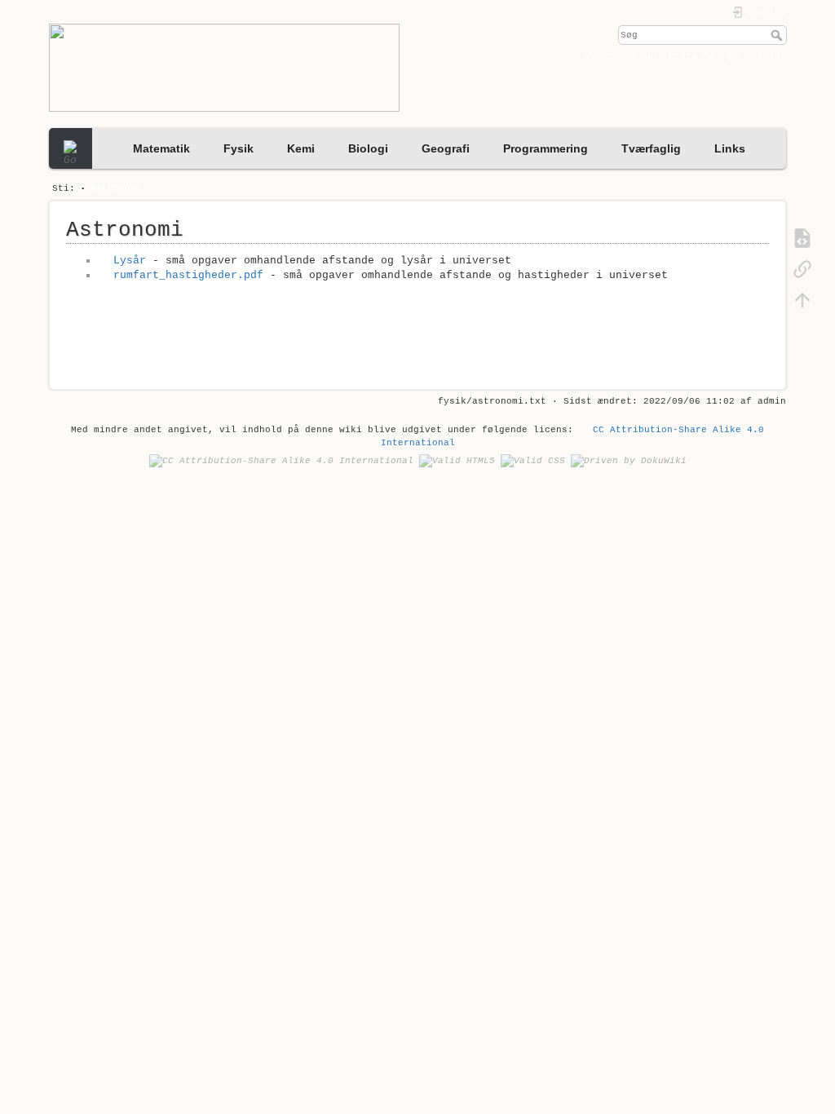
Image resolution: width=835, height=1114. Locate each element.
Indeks (769, 56)
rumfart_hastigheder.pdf (188, 275)
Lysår (129, 260)
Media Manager (706, 56)
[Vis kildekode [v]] (802, 238)
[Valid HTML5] (457, 460)
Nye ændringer (622, 56)
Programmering (545, 148)
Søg (778, 35)
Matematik (161, 148)
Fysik (238, 148)
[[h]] (229, 68)
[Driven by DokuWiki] (629, 460)
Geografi (446, 148)
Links (729, 148)
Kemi (301, 148)
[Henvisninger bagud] (802, 269)
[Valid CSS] (533, 460)
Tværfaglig (651, 148)
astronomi (116, 188)
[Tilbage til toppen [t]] (802, 300)
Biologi (368, 148)
